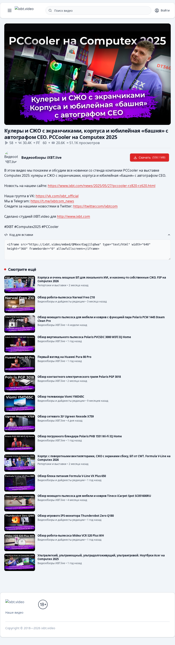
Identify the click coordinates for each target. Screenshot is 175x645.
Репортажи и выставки (52, 285)
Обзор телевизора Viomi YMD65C (61, 396)
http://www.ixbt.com (73, 216)
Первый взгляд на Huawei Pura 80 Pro (64, 357)
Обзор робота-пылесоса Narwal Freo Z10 (66, 297)
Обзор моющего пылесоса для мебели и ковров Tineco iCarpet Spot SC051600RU (94, 496)
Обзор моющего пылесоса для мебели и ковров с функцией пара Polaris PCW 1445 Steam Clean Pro (101, 319)
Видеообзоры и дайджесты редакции (61, 301)
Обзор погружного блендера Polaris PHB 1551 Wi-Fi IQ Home (80, 436)
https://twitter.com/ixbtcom (95, 206)
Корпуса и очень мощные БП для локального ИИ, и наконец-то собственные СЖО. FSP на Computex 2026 (102, 279)
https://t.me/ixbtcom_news (52, 201)
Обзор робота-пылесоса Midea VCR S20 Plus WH (71, 535)
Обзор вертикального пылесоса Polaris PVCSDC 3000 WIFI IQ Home (84, 337)
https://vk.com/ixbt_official (57, 196)
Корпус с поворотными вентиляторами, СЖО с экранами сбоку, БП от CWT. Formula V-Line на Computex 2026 (104, 458)
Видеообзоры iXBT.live (41, 157)
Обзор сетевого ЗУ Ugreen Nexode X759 (66, 416)
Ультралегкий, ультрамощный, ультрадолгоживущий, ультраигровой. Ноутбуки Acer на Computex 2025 (101, 557)
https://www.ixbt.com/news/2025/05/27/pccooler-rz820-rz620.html (101, 185)
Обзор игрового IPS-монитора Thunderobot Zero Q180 (76, 516)
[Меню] (9, 10)
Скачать (152, 157)
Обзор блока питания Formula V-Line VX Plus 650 (72, 476)
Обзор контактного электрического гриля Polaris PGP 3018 (79, 377)
